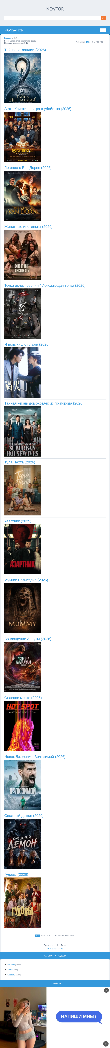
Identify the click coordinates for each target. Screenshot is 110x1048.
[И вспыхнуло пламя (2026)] (22, 397)
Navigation (14, 30)
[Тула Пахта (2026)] (22, 515)
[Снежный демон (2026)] (22, 868)
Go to (60, 1017)
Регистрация (52, 948)
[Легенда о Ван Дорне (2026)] (22, 220)
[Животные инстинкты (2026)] (22, 279)
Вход (61, 948)
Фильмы (11, 964)
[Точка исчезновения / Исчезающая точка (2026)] (22, 338)
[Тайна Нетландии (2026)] (22, 102)
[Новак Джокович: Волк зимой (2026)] (22, 809)
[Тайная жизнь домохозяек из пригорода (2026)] (22, 456)
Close (49, 1017)
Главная (7, 38)
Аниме (10, 970)
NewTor (55, 9)
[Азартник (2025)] (22, 574)
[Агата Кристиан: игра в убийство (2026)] (22, 161)
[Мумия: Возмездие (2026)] (22, 633)
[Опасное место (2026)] (22, 750)
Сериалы (11, 975)
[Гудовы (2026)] (22, 927)
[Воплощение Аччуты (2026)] (22, 691)
